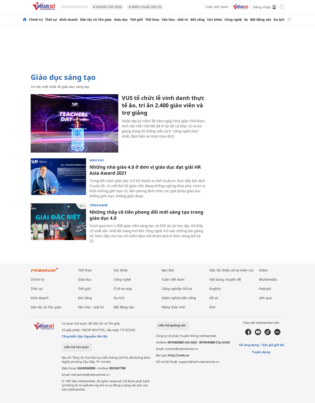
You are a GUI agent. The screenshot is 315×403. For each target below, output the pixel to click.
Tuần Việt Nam (216, 7)
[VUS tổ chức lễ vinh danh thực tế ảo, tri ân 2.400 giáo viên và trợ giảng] (74, 123)
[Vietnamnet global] (240, 8)
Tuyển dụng (261, 352)
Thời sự (51, 19)
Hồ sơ (213, 298)
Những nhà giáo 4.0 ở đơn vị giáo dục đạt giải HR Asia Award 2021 (145, 170)
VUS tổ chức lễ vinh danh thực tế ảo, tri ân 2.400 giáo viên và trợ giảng (163, 105)
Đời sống (197, 19)
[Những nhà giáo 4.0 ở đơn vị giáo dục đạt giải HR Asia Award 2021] (58, 176)
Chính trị (36, 19)
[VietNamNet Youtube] (258, 334)
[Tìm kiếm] (281, 6)
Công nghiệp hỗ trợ (177, 288)
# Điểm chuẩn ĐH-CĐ (145, 7)
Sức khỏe (214, 19)
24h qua (265, 298)
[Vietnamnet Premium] (44, 272)
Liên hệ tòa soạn (76, 347)
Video (263, 270)
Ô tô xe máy (123, 288)
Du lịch (278, 19)
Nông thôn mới (173, 307)
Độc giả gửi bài (273, 345)
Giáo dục (121, 19)
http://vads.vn (178, 355)
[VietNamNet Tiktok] (267, 334)
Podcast (265, 288)
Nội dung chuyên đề (225, 279)
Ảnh (212, 307)
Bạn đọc (168, 270)
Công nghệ (233, 19)
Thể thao (152, 19)
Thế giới (136, 19)
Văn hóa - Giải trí (175, 19)
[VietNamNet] (25, 20)
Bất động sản (260, 19)
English (215, 288)
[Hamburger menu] (289, 19)
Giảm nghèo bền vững (179, 298)
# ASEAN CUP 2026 (107, 7)
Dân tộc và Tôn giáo (96, 19)
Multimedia (268, 279)
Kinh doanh (68, 19)
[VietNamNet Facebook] (248, 334)
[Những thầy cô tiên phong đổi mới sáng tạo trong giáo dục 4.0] (58, 221)
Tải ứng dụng (249, 345)
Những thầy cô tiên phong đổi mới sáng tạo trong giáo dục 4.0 (146, 215)
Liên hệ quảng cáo (172, 325)
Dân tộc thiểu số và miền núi (231, 270)
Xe (246, 19)
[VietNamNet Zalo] (277, 334)
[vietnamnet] (44, 11)
